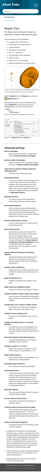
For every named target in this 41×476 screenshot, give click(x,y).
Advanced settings (9, 20)
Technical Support (31, 468)
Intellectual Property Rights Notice (15, 468)
